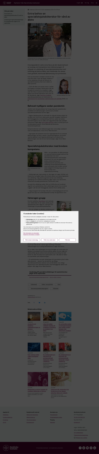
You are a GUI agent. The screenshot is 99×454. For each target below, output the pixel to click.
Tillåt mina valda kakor (49, 240)
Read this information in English (31, 234)
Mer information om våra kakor (31, 233)
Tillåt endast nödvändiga (31, 240)
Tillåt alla (67, 240)
